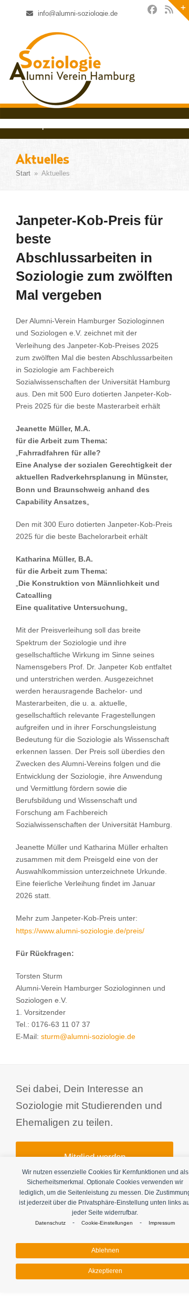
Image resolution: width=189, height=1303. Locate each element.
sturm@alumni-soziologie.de (88, 1036)
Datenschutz (50, 1223)
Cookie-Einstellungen (107, 1223)
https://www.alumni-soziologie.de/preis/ (80, 931)
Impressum (162, 1223)
